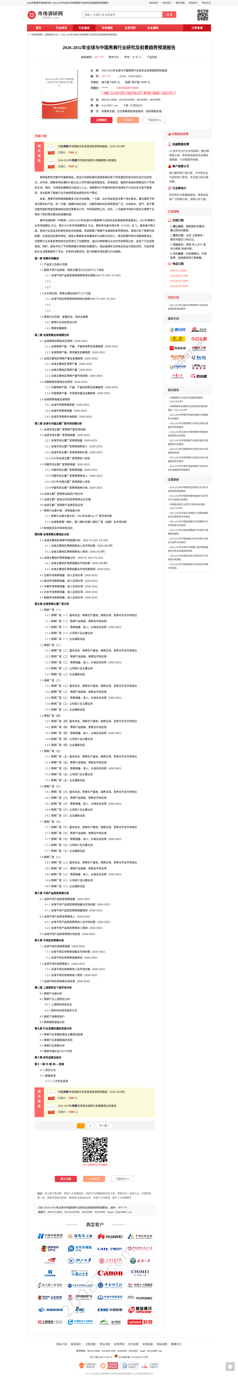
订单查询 (197, 27)
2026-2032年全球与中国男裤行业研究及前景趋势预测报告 (89, 34)
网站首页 (153, 3)
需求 (42, 204)
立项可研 (130, 27)
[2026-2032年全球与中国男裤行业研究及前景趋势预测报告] (59, 93)
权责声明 (119, 1344)
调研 (50, 220)
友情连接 (147, 1344)
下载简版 (152, 57)
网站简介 (193, 3)
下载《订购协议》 (133, 105)
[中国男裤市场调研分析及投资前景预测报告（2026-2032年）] (51, 149)
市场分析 (66, 987)
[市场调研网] (45, 19)
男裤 (138, 182)
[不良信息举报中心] (150, 1365)
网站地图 (162, 1344)
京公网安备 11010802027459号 (133, 1357)
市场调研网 (36, 34)
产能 (72, 429)
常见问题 (104, 1344)
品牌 (108, 522)
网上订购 (66, 1179)
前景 (55, 241)
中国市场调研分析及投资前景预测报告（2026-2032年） (92, 146)
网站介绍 (62, 1344)
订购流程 (90, 1344)
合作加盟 (133, 1344)
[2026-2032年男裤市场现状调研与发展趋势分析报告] (51, 163)
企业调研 (152, 27)
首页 (38, 27)
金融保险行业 (51, 34)
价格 (45, 236)
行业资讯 (61, 27)
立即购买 (101, 120)
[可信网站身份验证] (108, 1365)
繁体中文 (206, 3)
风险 (70, 1040)
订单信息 (188, 239)
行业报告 (84, 27)
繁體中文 (176, 1344)
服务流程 (180, 3)
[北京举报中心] (129, 1365)
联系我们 (167, 3)
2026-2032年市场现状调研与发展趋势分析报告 (87, 160)
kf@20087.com (110, 105)
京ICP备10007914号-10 (101, 1357)
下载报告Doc (154, 120)
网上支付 (197, 244)
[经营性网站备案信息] (87, 1365)
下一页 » (104, 1125)
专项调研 (107, 27)
